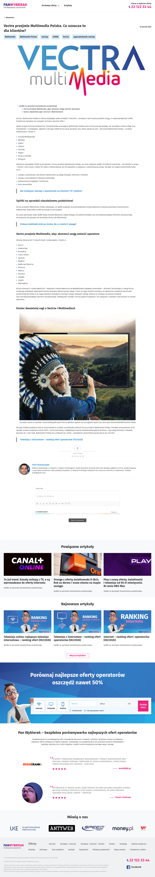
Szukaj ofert (143, 706)
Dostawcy (43, 850)
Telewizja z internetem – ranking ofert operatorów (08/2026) (77, 639)
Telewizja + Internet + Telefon (92, 844)
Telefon (112, 844)
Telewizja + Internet (68, 844)
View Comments (77, 520)
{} (65, 503)
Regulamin (83, 850)
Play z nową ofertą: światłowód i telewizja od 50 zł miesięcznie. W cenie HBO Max (123, 583)
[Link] (62, 503)
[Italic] (40, 503)
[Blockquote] (56, 503)
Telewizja (123, 844)
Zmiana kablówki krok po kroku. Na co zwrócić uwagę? (48, 224)
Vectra (66, 37)
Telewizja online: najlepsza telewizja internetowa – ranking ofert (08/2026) (27, 639)
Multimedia (10, 37)
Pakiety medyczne (139, 844)
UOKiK (55, 37)
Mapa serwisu (119, 850)
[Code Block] (59, 503)
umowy (45, 37)
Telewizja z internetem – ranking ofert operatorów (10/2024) (51, 439)
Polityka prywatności (101, 850)
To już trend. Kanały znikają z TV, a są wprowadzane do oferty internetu (27, 581)
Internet (52, 844)
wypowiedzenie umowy (84, 37)
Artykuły (68, 6)
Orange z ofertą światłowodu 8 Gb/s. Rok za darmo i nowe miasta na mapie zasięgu (77, 583)
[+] (69, 503)
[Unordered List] (53, 503)
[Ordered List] (50, 503)
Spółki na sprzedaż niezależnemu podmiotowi (38, 106)
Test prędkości (58, 850)
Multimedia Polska (28, 37)
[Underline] (43, 503)
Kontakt (71, 850)
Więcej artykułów (78, 656)
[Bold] (37, 503)
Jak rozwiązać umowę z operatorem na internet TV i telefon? (51, 191)
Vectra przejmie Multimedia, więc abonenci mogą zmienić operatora (52, 109)
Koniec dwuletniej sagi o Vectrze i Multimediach (43, 112)
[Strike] (46, 503)
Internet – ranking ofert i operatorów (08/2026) (126, 639)
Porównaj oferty (49, 6)
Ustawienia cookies (138, 850)
